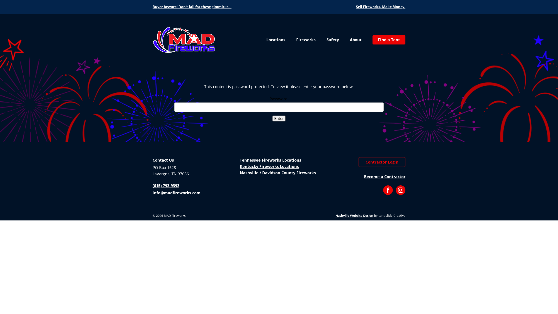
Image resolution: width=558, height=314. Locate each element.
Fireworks (306, 39)
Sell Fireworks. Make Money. (380, 6)
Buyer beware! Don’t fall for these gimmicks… (192, 6)
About (356, 39)
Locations (275, 39)
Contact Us (163, 160)
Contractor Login (382, 162)
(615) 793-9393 (166, 185)
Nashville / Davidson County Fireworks (278, 172)
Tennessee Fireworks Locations (270, 160)
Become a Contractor (384, 176)
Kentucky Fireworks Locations (269, 166)
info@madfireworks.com (177, 192)
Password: (279, 98)
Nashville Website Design (354, 215)
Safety (333, 39)
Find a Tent (389, 39)
